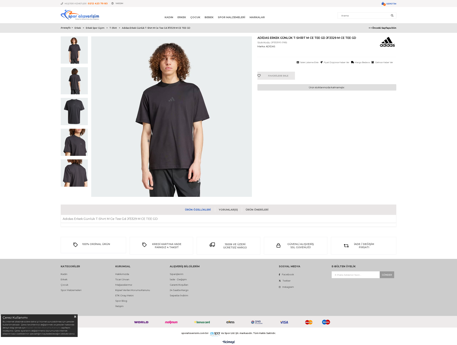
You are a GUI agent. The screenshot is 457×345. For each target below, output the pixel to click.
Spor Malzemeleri (231, 17)
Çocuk (195, 17)
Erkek (181, 17)
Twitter (287, 280)
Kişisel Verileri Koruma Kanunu (132, 290)
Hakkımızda (122, 274)
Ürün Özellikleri (198, 209)
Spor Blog (121, 300)
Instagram (288, 286)
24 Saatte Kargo (179, 290)
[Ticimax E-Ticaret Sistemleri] (228, 342)
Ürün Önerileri (257, 209)
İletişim (119, 306)
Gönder (387, 275)
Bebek (209, 17)
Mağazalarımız (123, 284)
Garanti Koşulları (179, 284)
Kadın (169, 17)
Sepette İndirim (179, 295)
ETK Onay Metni (124, 295)
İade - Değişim (178, 279)
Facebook (288, 274)
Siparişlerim (176, 274)
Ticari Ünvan (122, 279)
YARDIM (119, 3)
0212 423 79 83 (98, 3)
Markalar (257, 17)
